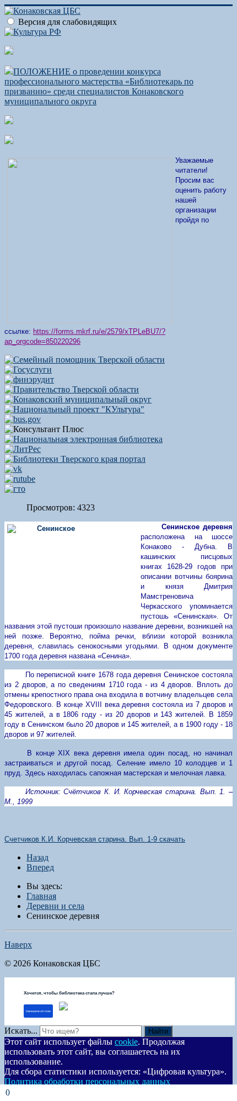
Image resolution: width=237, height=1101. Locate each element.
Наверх (18, 944)
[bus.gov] (22, 419)
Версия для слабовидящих (67, 21)
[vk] (13, 469)
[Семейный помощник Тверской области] (84, 359)
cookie (126, 1041)
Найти (158, 1031)
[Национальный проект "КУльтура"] (74, 409)
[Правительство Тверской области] (71, 389)
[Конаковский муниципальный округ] (78, 399)
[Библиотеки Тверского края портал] (75, 459)
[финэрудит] (29, 379)
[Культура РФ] (32, 31)
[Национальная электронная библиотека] (83, 439)
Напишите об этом (38, 1011)
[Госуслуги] (28, 369)
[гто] (14, 488)
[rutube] (19, 478)
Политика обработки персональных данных (87, 1081)
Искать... (20, 1030)
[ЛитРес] (22, 449)
